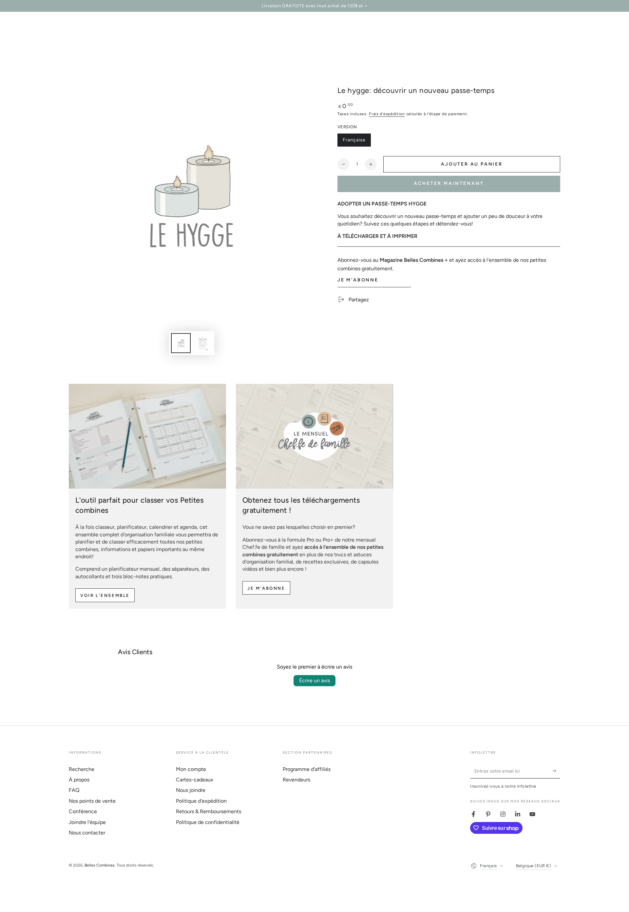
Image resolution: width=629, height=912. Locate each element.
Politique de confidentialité (207, 822)
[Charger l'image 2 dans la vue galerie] (202, 343)
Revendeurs (296, 780)
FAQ (74, 790)
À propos (79, 780)
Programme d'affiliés (307, 769)
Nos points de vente (92, 801)
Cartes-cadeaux (194, 780)
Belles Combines (100, 865)
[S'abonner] (556, 771)
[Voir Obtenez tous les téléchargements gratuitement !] (314, 436)
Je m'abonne (266, 588)
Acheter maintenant (449, 183)
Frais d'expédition (387, 114)
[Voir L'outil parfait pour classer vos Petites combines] (147, 436)
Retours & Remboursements (208, 811)
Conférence (83, 811)
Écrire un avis (314, 680)
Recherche (81, 769)
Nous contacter (87, 833)
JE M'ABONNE (357, 280)
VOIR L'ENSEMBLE (105, 595)
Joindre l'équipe (87, 822)
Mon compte (191, 769)
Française (356, 142)
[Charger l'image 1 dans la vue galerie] (181, 343)
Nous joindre (190, 790)
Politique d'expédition (201, 801)
